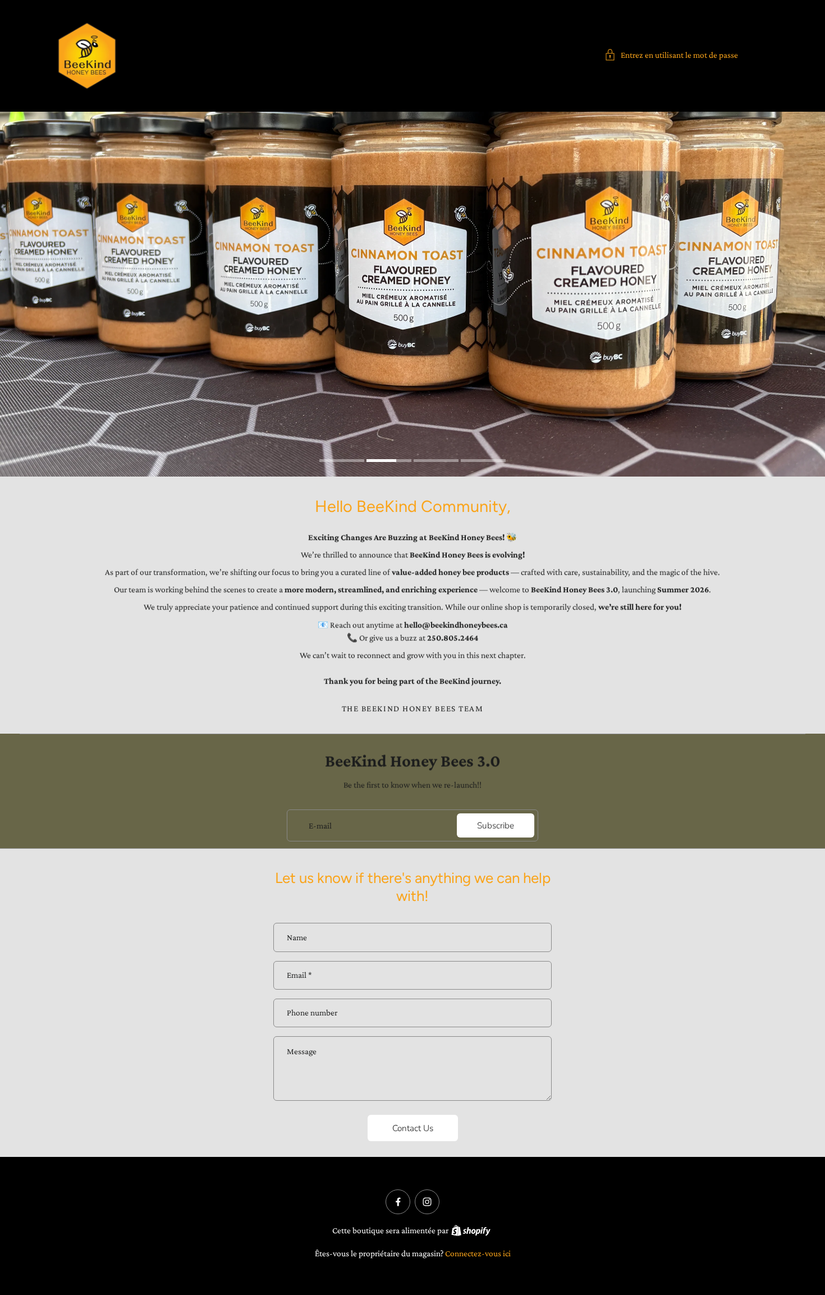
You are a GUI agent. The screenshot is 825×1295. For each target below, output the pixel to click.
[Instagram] (427, 1201)
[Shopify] (470, 1230)
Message (302, 1051)
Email (299, 975)
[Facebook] (398, 1201)
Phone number (312, 1013)
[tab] (341, 462)
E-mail (320, 825)
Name (297, 937)
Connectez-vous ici (478, 1253)
